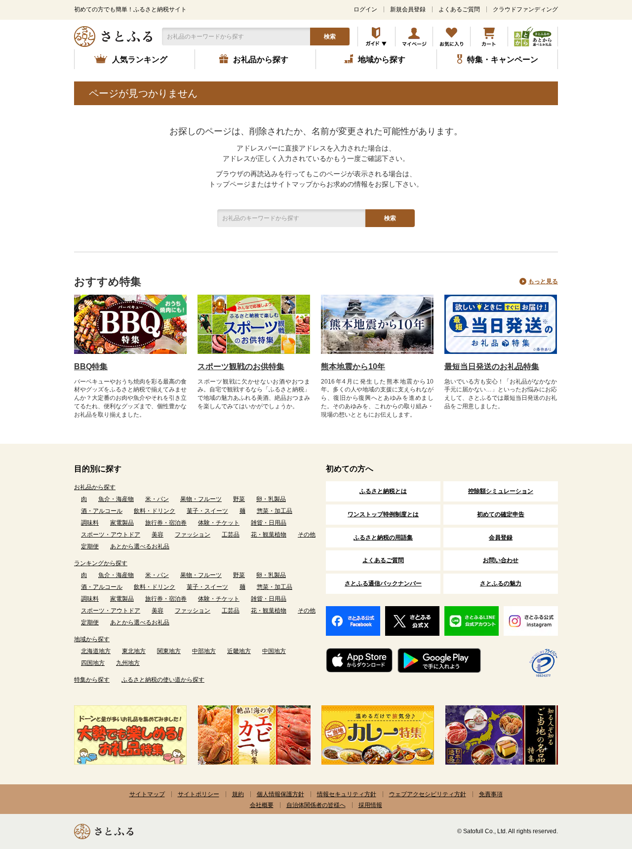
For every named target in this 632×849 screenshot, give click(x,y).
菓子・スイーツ (207, 510)
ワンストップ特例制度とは (383, 514)
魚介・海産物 (116, 499)
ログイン (365, 9)
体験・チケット (218, 522)
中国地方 (274, 651)
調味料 (90, 522)
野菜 (239, 499)
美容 (157, 534)
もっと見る (543, 281)
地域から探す (92, 639)
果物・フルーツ (201, 499)
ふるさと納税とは (383, 491)
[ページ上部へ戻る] (597, 785)
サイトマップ (147, 794)
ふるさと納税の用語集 (383, 537)
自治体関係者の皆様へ (316, 805)
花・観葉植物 (268, 534)
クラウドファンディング (525, 9)
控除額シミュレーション (500, 491)
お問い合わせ (500, 560)
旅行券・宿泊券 (166, 522)
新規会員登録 (408, 9)
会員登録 (501, 537)
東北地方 (134, 651)
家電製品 (122, 522)
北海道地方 (96, 651)
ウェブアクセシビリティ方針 (427, 794)
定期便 (90, 546)
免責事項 (491, 794)
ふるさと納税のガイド (376, 36)
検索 (330, 36)
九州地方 (128, 662)
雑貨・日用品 (268, 522)
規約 (238, 794)
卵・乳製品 (271, 499)
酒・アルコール (101, 510)
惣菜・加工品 (274, 510)
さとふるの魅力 (500, 583)
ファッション (192, 534)
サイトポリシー (198, 794)
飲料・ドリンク (154, 510)
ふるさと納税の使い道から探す (162, 679)
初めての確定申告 (500, 514)
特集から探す (92, 679)
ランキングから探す (100, 563)
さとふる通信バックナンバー (383, 583)
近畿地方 (239, 651)
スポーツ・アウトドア (110, 534)
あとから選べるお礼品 (139, 546)
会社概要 (262, 805)
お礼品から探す (95, 487)
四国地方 (93, 662)
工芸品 (230, 534)
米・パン (157, 499)
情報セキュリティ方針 (346, 794)
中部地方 (204, 651)
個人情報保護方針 (280, 794)
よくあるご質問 (459, 9)
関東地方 (169, 651)
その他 (307, 534)
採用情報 (370, 805)
